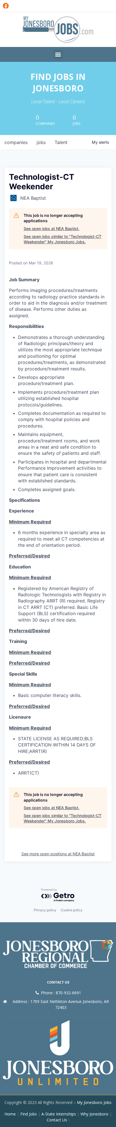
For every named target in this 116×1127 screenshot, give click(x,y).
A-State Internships (58, 1114)
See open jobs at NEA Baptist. (51, 228)
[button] (58, 54)
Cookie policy (71, 910)
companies (16, 142)
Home (10, 1114)
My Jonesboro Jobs (94, 1102)
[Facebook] (6, 6)
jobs (41, 142)
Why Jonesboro (94, 1114)
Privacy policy (45, 910)
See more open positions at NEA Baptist (58, 853)
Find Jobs (28, 1114)
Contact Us (57, 1119)
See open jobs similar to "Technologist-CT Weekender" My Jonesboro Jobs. (62, 239)
